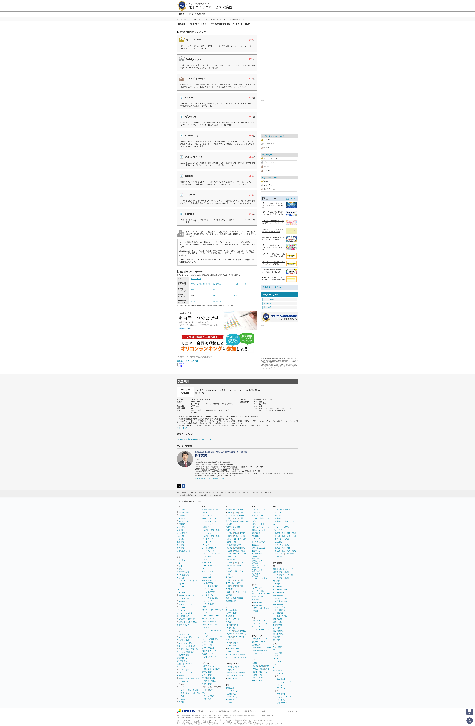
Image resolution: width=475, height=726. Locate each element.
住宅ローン (181, 587)
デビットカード (183, 610)
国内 (206, 690)
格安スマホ (279, 515)
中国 (294, 536)
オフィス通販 (207, 645)
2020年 (208, 439)
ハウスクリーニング (210, 521)
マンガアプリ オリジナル (212, 636)
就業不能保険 (278, 619)
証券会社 (182, 566)
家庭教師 (229, 595)
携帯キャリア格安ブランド (285, 521)
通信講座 (229, 622)
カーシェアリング (209, 566)
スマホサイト (217, 301)
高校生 (230, 592)
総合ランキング (196, 279)
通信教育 (229, 589)
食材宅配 (205, 527)
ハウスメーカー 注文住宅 (186, 681)
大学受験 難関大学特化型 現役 (237, 521)
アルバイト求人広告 (259, 578)
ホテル (205, 693)
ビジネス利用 (209, 696)
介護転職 (255, 536)
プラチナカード (283, 688)
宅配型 (206, 560)
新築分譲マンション (184, 675)
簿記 (234, 628)
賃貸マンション (183, 661)
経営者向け (257, 602)
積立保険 (276, 640)
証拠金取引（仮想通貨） (188, 622)
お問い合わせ (237, 711)
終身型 (277, 598)
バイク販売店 (207, 595)
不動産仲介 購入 (183, 640)
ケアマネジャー (242, 634)
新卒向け (256, 611)
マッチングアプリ (258, 654)
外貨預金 (180, 584)
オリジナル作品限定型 (212, 630)
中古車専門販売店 (211, 586)
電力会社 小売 (207, 654)
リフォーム (181, 667)
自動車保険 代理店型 (281, 572)
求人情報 (262, 711)
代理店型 (182, 515)
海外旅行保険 (182, 533)
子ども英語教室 (232, 610)
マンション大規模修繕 (185, 652)
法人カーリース (258, 588)
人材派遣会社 (257, 575)
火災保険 (180, 530)
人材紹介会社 (257, 570)
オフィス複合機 (208, 648)
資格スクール (231, 640)
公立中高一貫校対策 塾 (234, 571)
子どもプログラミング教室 (236, 657)
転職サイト (256, 521)
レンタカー (206, 568)
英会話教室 (230, 616)
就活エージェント (258, 509)
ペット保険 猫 (278, 593)
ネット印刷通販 (258, 591)
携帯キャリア (280, 518)
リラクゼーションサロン (235, 673)
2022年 (194, 439)
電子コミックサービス (211, 624)
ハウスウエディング (259, 639)
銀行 (180, 569)
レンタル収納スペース (212, 554)
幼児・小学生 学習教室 (234, 598)
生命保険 (180, 539)
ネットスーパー (208, 539)
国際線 (213, 681)
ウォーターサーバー (210, 509)
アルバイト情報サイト (260, 518)
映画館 (254, 663)
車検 (204, 607)
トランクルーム (208, 551)
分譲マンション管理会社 (186, 646)
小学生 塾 (229, 577)
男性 (192, 290)
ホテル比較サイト (209, 675)
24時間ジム (230, 670)
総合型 (181, 364)
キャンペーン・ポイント (242, 284)
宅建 (229, 628)
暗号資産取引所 (183, 616)
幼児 (229, 613)
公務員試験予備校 (232, 651)
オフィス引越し (208, 642)
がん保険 (180, 545)
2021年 (201, 439)
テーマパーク (257, 681)
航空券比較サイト (209, 672)
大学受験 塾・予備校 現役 (236, 509)
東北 (182, 690)
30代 (214, 295)
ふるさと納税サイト (210, 548)
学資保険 (180, 548)
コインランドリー (209, 524)
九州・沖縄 (231, 542)
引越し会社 (206, 563)
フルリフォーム (185, 670)
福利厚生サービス (209, 651)
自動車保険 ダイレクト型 (283, 569)
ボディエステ (257, 626)
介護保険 (276, 628)
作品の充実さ (217, 284)
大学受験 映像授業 (233, 527)
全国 (265, 675)
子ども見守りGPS (209, 657)
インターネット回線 (281, 545)
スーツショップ (232, 697)
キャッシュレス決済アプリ (187, 613)
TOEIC (230, 631)
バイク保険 (181, 518)
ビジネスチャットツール (261, 593)
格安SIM (278, 512)
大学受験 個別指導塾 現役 (236, 515)
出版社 (181, 366)
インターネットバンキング (187, 581)
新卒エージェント (258, 566)
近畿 (192, 649)
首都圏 (181, 649)
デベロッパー (184, 702)
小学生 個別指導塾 (233, 583)
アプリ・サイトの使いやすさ (200, 284)
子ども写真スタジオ (210, 619)
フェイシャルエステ (259, 624)
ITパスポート (239, 637)
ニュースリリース (211, 711)
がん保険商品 (278, 613)
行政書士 (230, 634)
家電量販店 (230, 688)
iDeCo (275, 659)
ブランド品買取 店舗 (210, 639)
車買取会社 (206, 577)
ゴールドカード (185, 607)
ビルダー (182, 687)
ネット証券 (181, 560)
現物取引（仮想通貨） (187, 619)
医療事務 (234, 625)
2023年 (187, 439)
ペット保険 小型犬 (280, 590)
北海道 (230, 533)
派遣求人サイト (258, 551)
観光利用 (207, 699)
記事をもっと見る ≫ (272, 287)
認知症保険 (277, 622)
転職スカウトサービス (260, 527)
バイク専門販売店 (211, 598)
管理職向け (257, 605)
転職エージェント (258, 530)
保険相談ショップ (184, 551)
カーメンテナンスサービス (212, 610)
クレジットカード (184, 598)
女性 (214, 290)
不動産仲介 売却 (183, 634)
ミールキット (207, 533)
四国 (276, 539)
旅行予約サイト (208, 666)
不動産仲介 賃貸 (183, 655)
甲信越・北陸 (239, 536)
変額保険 (276, 637)
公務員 (230, 637)
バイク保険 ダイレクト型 (283, 575)
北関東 (188, 690)
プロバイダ (277, 530)
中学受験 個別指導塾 (234, 566)
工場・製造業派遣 (258, 548)
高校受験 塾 (230, 530)
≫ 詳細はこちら (183, 428)
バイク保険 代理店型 (281, 578)
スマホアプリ (195, 301)
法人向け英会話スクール (235, 654)
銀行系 (181, 595)
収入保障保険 (280, 610)
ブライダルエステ (258, 621)
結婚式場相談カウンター (261, 648)
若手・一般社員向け (261, 608)
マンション (183, 637)
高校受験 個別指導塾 (234, 545)
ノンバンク (190, 595)
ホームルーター (279, 524)
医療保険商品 (278, 595)
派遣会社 (255, 545)
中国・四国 (195, 693)
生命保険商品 (278, 604)
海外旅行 (216, 669)
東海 (187, 649)
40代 (236, 295)
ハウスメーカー (185, 699)
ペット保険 (181, 536)
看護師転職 (256, 533)
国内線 (206, 681)
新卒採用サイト (258, 562)
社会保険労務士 (240, 631)
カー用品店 (230, 700)
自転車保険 (181, 527)
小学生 (243, 592)
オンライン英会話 (232, 619)
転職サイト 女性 (258, 524)
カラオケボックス (258, 678)
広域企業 (278, 542)
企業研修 (255, 599)
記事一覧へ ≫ (291, 199)
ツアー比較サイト (209, 684)
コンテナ (207, 557)
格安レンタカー (208, 571)
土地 (197, 637)
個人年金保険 (278, 634)
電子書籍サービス (209, 621)
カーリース (206, 574)
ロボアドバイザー (184, 625)
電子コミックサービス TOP (187, 361)
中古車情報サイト (209, 580)
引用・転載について (250, 711)
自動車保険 (181, 509)
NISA (179, 563)
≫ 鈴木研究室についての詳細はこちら (210, 478)
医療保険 (180, 542)
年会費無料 (183, 601)
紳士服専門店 (231, 694)
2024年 (180, 439)
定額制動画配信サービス (211, 616)
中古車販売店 (207, 583)
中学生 (236, 592)
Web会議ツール (258, 596)
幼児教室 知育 (231, 601)
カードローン (182, 593)
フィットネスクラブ (233, 667)
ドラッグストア (232, 691)
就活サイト (256, 512)
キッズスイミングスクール (235, 675)
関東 (267, 666)
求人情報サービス (258, 554)
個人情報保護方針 (225, 711)
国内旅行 (207, 669)
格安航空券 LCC (208, 678)
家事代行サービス (209, 518)
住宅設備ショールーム (185, 664)
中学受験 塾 (230, 560)
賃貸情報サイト (183, 658)
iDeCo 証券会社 (183, 575)
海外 (211, 690)
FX (178, 590)
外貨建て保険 (278, 625)
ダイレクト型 (184, 512)
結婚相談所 (256, 645)
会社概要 (201, 711)
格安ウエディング (258, 642)
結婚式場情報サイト (259, 651)
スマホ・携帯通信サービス (283, 509)
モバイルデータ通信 (281, 527)
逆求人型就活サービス (260, 515)
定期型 (284, 598)
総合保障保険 (278, 631)
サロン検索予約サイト (260, 629)
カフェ (205, 613)
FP (228, 625)
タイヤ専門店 (231, 703)
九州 (197, 649)
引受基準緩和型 (281, 601)
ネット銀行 (181, 578)
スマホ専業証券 (183, 572)
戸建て (191, 637)
